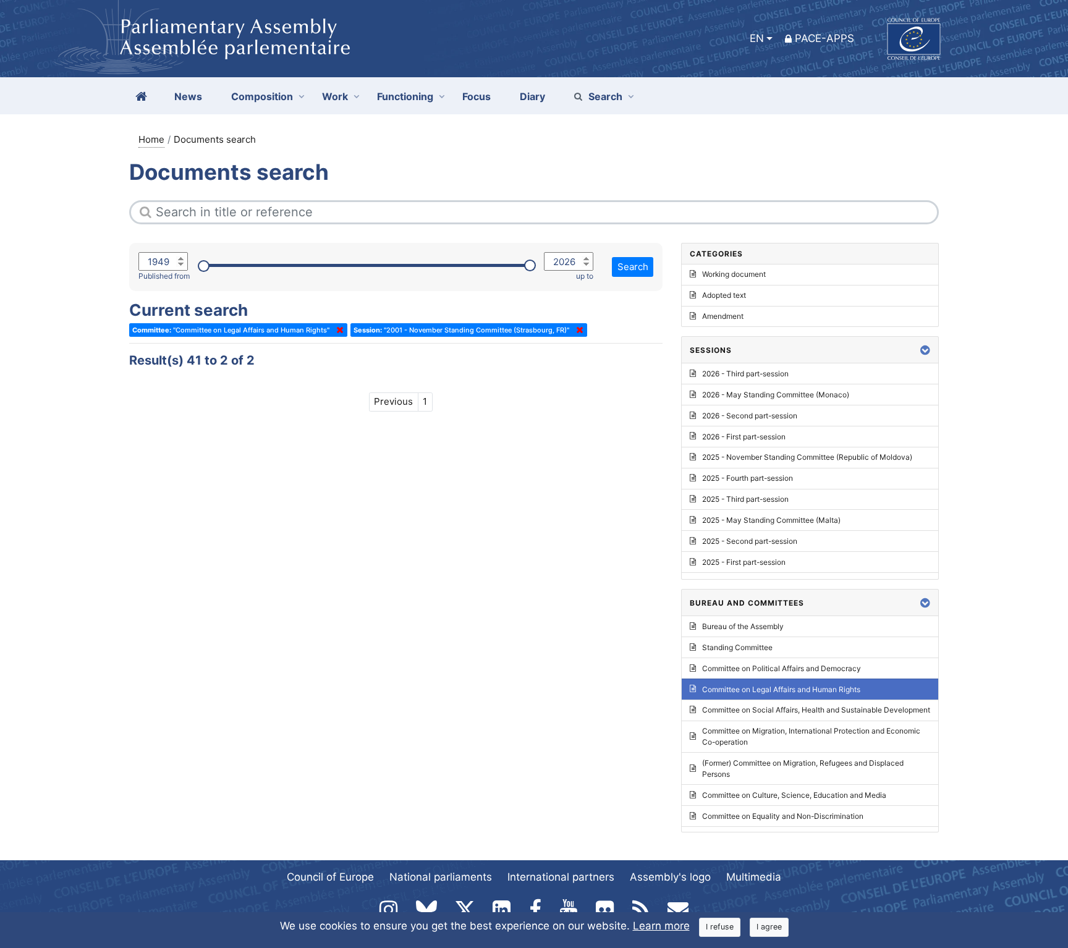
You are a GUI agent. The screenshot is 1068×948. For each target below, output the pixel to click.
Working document (734, 274)
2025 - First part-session (744, 562)
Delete (337, 330)
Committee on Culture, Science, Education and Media (794, 795)
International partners (560, 877)
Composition (262, 96)
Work (335, 96)
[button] (925, 350)
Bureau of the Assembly (743, 626)
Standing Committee (737, 647)
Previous (393, 401)
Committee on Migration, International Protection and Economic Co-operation (811, 736)
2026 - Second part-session (749, 415)
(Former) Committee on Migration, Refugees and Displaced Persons (803, 768)
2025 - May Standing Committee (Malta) (771, 520)
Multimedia (753, 877)
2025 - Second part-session (749, 541)
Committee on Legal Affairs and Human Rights (781, 689)
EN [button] (757, 38)
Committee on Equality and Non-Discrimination (782, 816)
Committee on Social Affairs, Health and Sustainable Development (816, 709)
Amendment (723, 316)
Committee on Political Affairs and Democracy (781, 668)
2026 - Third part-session (745, 373)
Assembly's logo (670, 877)
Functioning (405, 96)
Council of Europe (330, 877)
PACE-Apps (824, 38)
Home (151, 139)
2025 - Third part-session (745, 499)
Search (605, 96)
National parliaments (440, 877)
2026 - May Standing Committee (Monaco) (775, 394)
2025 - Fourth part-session (747, 478)
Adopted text (724, 295)
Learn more (661, 926)
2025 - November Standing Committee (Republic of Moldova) (807, 457)
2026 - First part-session (744, 436)
